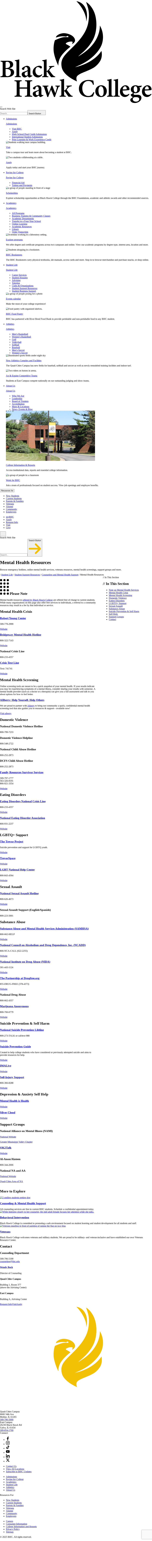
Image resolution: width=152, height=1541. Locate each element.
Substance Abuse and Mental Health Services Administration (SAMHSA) (44, 928)
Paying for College (15, 177)
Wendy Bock (6, 1267)
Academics (11, 208)
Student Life (12, 270)
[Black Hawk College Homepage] (76, 103)
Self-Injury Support (12, 1077)
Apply (9, 162)
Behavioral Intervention (14, 1217)
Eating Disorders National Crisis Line (23, 801)
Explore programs (14, 239)
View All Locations (15, 1469)
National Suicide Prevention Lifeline (22, 1029)
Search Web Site (7, 109)
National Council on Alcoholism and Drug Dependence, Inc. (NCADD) (43, 945)
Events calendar (13, 298)
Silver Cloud (7, 1112)
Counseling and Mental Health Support (60, 574)
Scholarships (12, 193)
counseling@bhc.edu (10, 1261)
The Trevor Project (11, 841)
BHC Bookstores (14, 255)
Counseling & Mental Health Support (23, 1203)
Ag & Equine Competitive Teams (21, 375)
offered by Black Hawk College (38, 600)
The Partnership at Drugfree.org (19, 978)
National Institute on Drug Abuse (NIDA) (25, 961)
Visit (8, 147)
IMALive (5, 1065)
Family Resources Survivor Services (21, 772)
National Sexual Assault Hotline (19, 893)
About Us (10, 391)
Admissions (11, 124)
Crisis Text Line (9, 662)
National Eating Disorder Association (22, 818)
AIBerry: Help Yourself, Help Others (22, 700)
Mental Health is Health (14, 1100)
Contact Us (11, 1466)
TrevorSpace (7, 858)
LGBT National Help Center (17, 869)
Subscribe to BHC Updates (18, 1471)
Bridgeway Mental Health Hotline (20, 634)
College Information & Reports (20, 465)
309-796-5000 (6, 1419)
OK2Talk (5, 1147)
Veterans (5, 1231)
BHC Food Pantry (14, 314)
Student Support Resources (27, 574)
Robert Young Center (13, 618)
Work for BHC (13, 480)
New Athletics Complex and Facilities (23, 360)
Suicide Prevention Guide (15, 1046)
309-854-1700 (6, 1430)
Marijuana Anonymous (14, 1006)
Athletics (10, 329)
